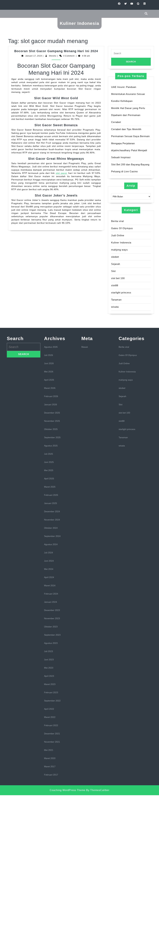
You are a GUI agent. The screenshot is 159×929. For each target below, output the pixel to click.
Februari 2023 (51, 692)
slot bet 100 (118, 278)
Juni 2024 (49, 561)
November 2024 (52, 519)
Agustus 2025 (51, 445)
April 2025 (49, 478)
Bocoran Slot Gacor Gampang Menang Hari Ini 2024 (56, 51)
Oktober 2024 (51, 528)
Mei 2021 (48, 750)
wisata (115, 306)
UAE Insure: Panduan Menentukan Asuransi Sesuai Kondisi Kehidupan (128, 94)
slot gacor (61, 173)
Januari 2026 (50, 404)
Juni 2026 (49, 363)
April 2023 (49, 676)
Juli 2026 (48, 355)
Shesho (52, 56)
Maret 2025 (49, 487)
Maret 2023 (49, 684)
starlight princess (121, 292)
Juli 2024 (48, 552)
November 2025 (52, 421)
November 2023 (52, 618)
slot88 (114, 285)
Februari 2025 (51, 495)
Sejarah (115, 264)
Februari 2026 (51, 396)
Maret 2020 (49, 758)
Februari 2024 (51, 593)
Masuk (84, 347)
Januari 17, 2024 (33, 56)
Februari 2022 (51, 725)
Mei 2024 (48, 569)
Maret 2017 (49, 766)
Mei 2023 (48, 668)
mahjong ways (119, 249)
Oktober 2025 (51, 429)
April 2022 (49, 709)
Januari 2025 (50, 503)
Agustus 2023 (51, 643)
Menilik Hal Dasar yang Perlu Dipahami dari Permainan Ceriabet (128, 115)
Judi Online (117, 235)
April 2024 (49, 577)
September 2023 (52, 635)
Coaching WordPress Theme (67, 790)
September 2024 (52, 536)
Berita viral (117, 221)
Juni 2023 (49, 659)
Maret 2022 (49, 717)
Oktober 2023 (51, 626)
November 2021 (52, 742)
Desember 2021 (52, 733)
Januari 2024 (50, 602)
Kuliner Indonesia (79, 23)
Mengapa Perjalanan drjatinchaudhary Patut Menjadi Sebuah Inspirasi (129, 150)
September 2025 (52, 437)
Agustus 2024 (51, 544)
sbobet (115, 256)
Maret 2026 (49, 388)
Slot (113, 271)
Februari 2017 (51, 774)
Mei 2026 (48, 371)
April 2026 (49, 380)
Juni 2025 (49, 462)
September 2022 (52, 700)
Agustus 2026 (51, 347)
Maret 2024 (49, 585)
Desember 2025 (52, 412)
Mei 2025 (48, 470)
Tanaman (116, 299)
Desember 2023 (52, 610)
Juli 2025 (48, 454)
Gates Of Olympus (122, 228)
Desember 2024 (52, 511)
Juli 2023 (48, 651)
